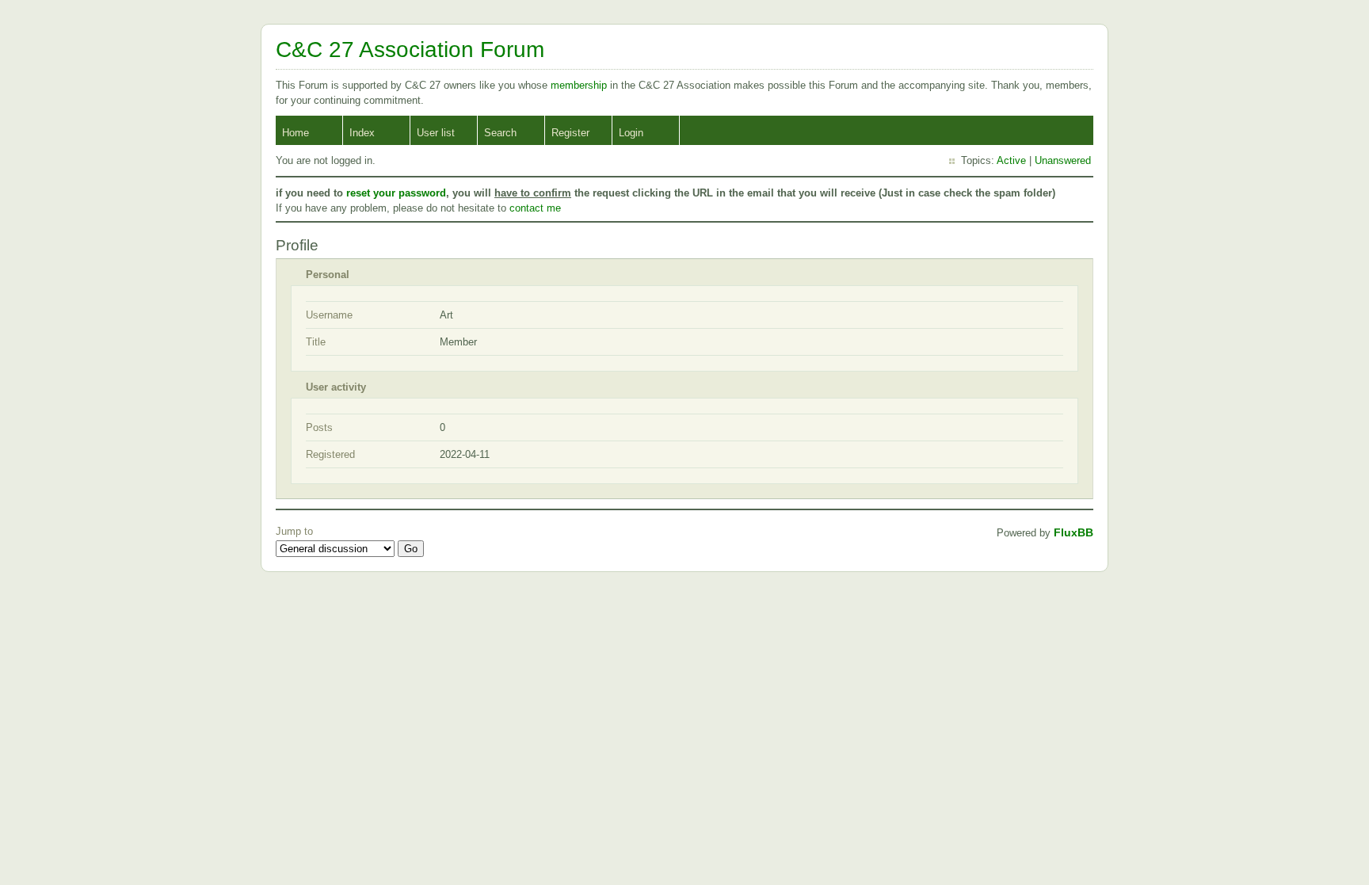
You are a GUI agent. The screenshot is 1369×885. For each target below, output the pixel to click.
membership (580, 85)
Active (1011, 160)
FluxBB (1073, 532)
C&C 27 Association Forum (410, 49)
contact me (535, 208)
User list (436, 133)
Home (295, 133)
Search (500, 133)
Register (570, 133)
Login (631, 133)
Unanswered (1063, 160)
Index (362, 133)
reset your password (396, 193)
